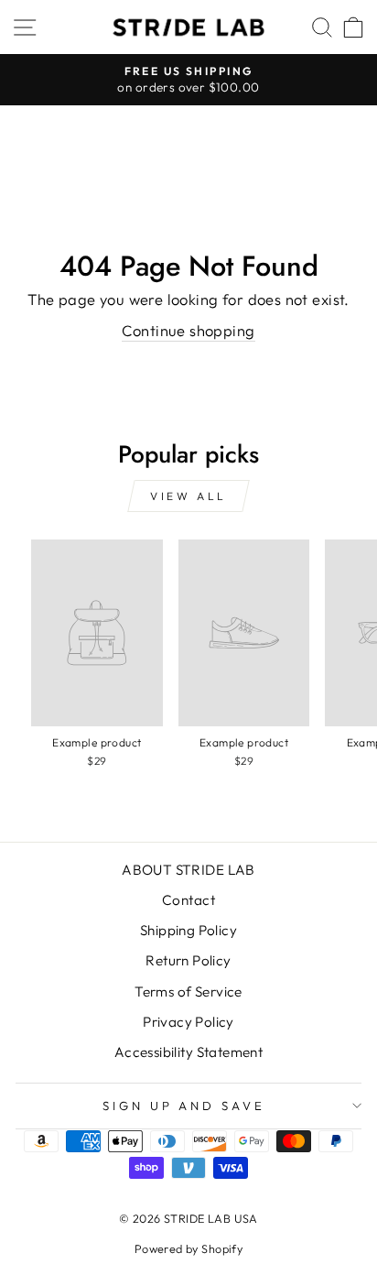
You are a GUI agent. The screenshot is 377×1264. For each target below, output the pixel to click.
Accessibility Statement (189, 1052)
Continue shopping (188, 330)
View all (188, 496)
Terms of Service (188, 991)
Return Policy (188, 960)
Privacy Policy (188, 1021)
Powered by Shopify (188, 1248)
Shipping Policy (188, 930)
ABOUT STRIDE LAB (188, 869)
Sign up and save (184, 1105)
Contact (188, 900)
